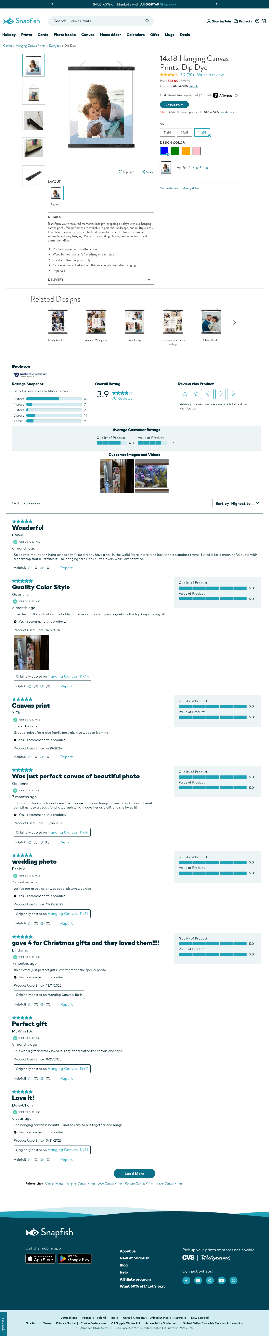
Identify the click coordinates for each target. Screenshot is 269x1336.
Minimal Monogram (96, 340)
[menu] (147, 172)
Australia (180, 1317)
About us (128, 1251)
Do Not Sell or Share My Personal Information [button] (213, 1323)
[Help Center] (257, 21)
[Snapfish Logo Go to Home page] (21, 21)
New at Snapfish (134, 1258)
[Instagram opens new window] (200, 1278)
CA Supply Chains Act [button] (125, 1323)
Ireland (101, 1317)
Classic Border (211, 340)
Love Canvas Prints (110, 1183)
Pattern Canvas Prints (139, 1183)
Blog (124, 1265)
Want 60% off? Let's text (142, 1286)
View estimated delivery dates (179, 188)
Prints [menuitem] (26, 34)
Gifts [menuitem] (154, 34)
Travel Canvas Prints (169, 1183)
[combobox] (101, 21)
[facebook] (188, 1278)
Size (163, 124)
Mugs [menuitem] (169, 34)
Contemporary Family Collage (173, 342)
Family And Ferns (57, 340)
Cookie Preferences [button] (93, 1323)
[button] (120, 172)
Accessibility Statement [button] (161, 1323)
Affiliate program (135, 1279)
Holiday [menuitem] (9, 34)
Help (124, 1272)
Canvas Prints (54, 1183)
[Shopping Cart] (263, 21)
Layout (54, 182)
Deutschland (69, 1317)
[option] (33, 65)
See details (227, 112)
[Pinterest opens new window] (212, 1278)
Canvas (7, 45)
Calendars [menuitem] (136, 34)
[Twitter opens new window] (235, 1278)
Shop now (167, 4)
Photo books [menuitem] (65, 34)
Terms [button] (47, 1323)
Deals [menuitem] (185, 34)
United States (159, 1317)
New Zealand (200, 1317)
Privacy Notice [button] (66, 1323)
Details (193, 86)
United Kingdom (134, 1317)
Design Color (172, 143)
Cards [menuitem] (43, 34)
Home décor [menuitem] (110, 34)
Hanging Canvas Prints (30, 45)
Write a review (210, 74)
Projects (245, 21)
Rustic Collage (134, 340)
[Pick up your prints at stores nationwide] (188, 1257)
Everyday (55, 45)
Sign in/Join (221, 21)
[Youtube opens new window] (224, 1278)
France (87, 1317)
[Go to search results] (147, 21)
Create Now (174, 105)
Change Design (199, 167)
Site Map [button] (32, 1323)
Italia (115, 1317)
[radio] (164, 151)
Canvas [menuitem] (88, 34)
